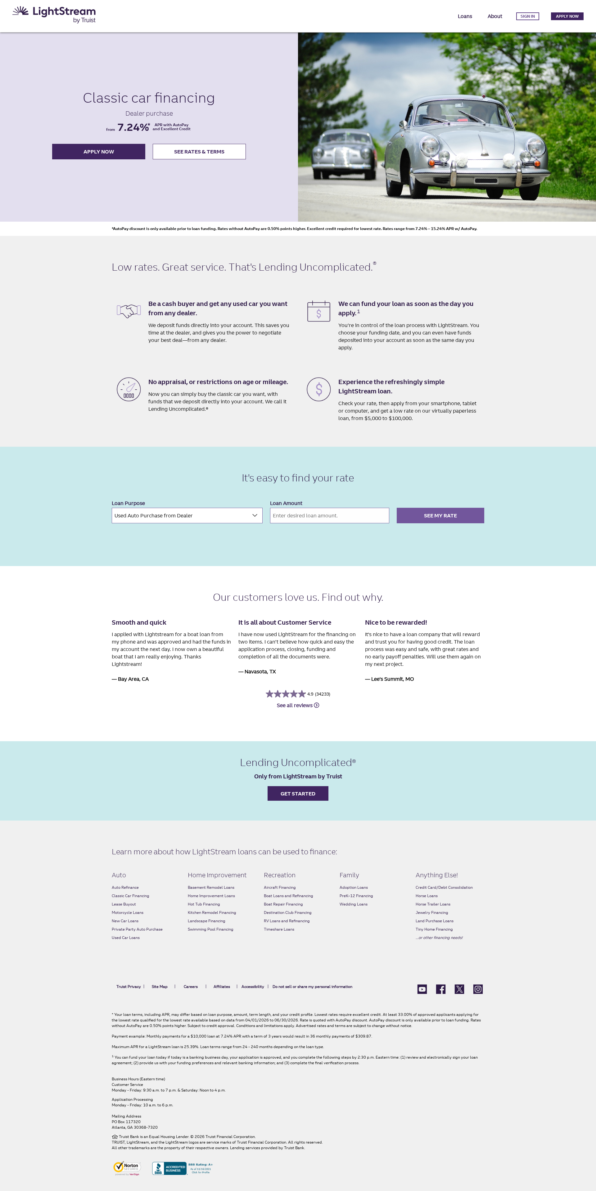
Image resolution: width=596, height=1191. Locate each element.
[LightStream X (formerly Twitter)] (459, 988)
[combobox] (187, 515)
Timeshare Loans (279, 929)
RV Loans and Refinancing (287, 921)
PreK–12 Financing (356, 895)
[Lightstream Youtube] (422, 988)
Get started (298, 793)
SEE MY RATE (440, 515)
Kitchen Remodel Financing (212, 912)
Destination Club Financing (288, 912)
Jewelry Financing (432, 912)
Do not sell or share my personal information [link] (312, 986)
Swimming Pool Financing (210, 929)
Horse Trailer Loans (433, 904)
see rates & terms (199, 151)
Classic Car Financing (130, 895)
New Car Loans (125, 921)
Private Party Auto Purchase (137, 929)
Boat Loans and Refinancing (288, 895)
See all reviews (295, 705)
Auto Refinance (125, 887)
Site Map (160, 986)
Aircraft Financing (280, 887)
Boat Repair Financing (283, 904)
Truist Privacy (128, 986)
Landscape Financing (206, 921)
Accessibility (253, 986)
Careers (191, 986)
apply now (99, 151)
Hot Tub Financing (204, 904)
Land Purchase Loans (435, 921)
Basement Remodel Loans (211, 887)
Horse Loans (427, 895)
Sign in (528, 16)
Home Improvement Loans (211, 895)
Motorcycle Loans (127, 912)
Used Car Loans (126, 937)
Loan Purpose (128, 503)
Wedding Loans (354, 904)
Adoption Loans (354, 887)
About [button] (495, 16)
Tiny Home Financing (434, 929)
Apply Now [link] (567, 16)
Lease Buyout (124, 904)
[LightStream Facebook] (441, 988)
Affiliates (222, 986)
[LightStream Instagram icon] (478, 988)
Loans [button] (465, 16)
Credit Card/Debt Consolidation (444, 887)
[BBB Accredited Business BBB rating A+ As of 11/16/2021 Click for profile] (182, 1168)
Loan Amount (286, 503)
